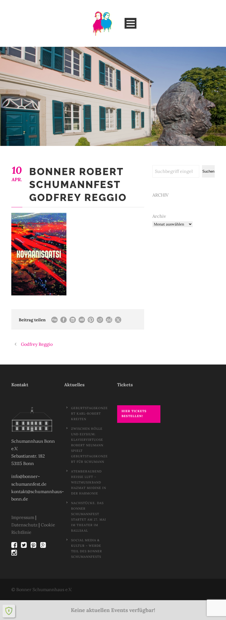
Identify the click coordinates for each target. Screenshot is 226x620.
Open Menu (130, 23)
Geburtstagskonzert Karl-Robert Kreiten (89, 413)
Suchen (208, 171)
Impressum (22, 517)
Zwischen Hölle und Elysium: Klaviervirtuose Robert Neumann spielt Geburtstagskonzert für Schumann (89, 445)
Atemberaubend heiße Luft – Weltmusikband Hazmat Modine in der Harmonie (88, 482)
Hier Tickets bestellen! (134, 413)
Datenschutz (24, 524)
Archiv (159, 216)
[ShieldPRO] (8, 611)
